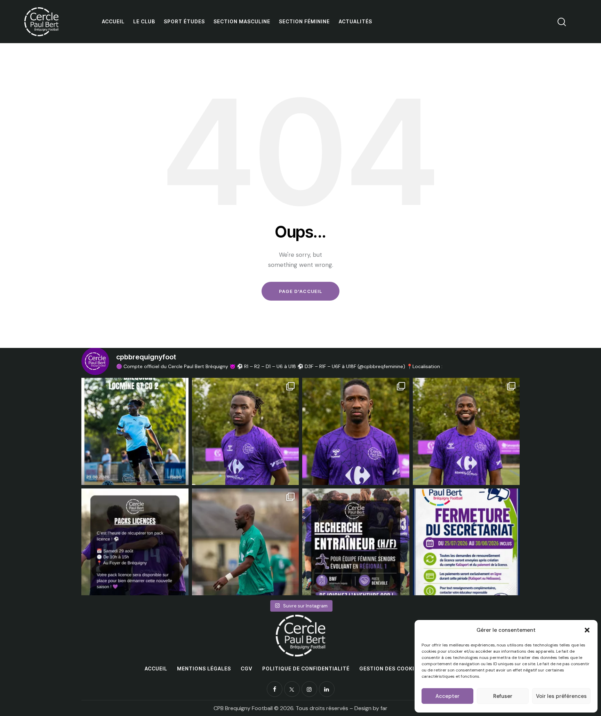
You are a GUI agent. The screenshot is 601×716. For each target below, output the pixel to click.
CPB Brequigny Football (243, 708)
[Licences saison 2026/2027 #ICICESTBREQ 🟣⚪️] (466, 542)
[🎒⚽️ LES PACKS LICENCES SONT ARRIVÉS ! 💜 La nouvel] (135, 542)
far (383, 708)
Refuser (502, 696)
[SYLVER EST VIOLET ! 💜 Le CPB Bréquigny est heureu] (245, 431)
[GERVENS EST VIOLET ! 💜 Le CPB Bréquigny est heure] (466, 431)
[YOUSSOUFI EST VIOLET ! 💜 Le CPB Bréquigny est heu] (355, 431)
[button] (587, 630)
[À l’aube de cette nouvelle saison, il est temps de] (245, 542)
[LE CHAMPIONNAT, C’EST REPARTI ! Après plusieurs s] (135, 431)
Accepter (447, 696)
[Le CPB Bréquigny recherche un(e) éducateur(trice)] (355, 542)
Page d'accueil (300, 291)
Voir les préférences (561, 696)
